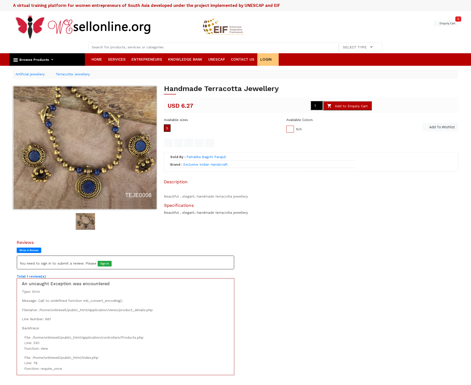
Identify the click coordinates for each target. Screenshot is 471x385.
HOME (97, 59)
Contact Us (242, 59)
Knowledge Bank (185, 59)
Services (117, 59)
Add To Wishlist (441, 127)
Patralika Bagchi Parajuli (206, 157)
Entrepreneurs (146, 59)
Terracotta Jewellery (73, 74)
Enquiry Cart (448, 23)
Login (266, 59)
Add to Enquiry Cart (351, 106)
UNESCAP (216, 59)
